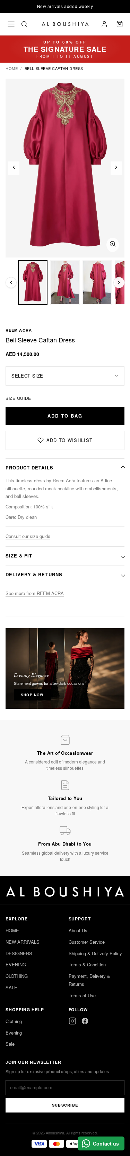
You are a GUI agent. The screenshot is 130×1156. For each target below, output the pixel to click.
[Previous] (13, 168)
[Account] (104, 24)
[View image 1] (32, 282)
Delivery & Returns (34, 574)
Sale (10, 1043)
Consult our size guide (28, 536)
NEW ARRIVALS (23, 942)
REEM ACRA (19, 330)
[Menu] (11, 24)
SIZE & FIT (19, 555)
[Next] (116, 168)
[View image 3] (97, 282)
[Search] (24, 24)
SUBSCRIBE (65, 1105)
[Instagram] (72, 1021)
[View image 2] (65, 282)
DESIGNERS (19, 953)
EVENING (16, 964)
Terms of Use (82, 995)
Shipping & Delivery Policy (95, 953)
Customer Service (87, 942)
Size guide (18, 398)
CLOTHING (17, 976)
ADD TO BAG (65, 415)
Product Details (29, 467)
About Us (78, 930)
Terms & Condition (87, 964)
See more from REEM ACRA (35, 593)
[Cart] (119, 24)
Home (12, 68)
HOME (12, 930)
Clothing (14, 1021)
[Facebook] (85, 1021)
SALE (11, 987)
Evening (14, 1032)
